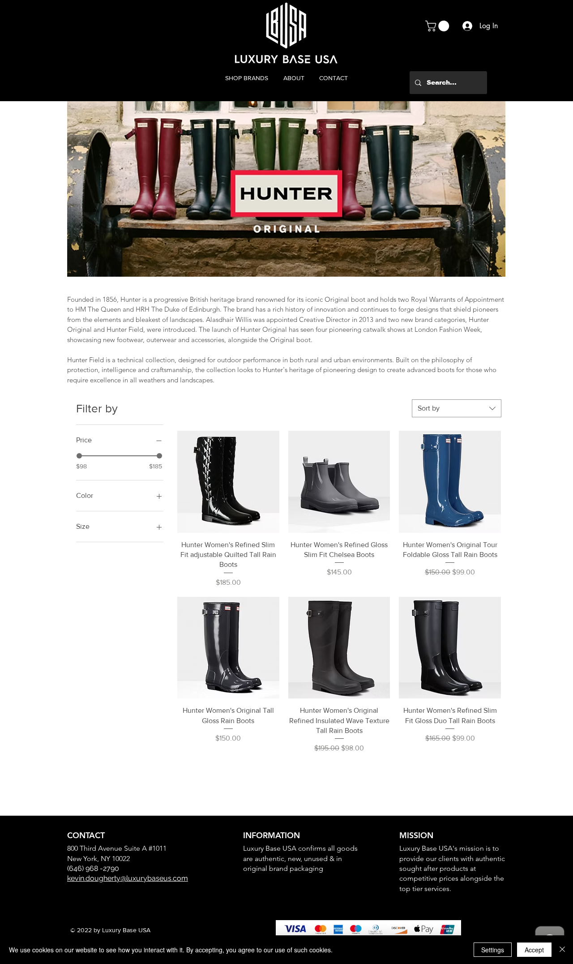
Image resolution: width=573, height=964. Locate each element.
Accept (534, 949)
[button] (438, 26)
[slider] (79, 455)
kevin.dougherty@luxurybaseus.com (127, 878)
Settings (492, 949)
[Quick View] (228, 482)
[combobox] (456, 408)
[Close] (562, 950)
